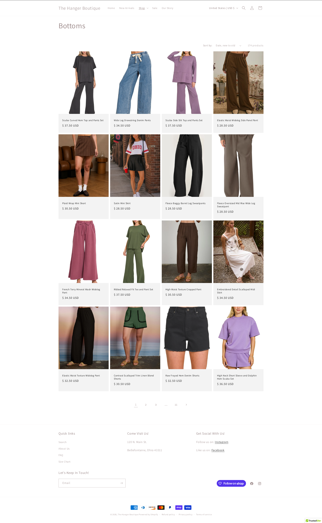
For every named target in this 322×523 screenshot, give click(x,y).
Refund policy (168, 514)
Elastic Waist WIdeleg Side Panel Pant (237, 120)
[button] (143, 8)
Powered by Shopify (148, 514)
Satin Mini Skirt (122, 203)
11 (176, 404)
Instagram (221, 442)
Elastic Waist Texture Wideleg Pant (81, 375)
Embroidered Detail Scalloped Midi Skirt (236, 291)
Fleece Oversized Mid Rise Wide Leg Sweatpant (236, 205)
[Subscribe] (121, 483)
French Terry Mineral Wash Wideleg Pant (81, 291)
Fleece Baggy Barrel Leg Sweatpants (185, 203)
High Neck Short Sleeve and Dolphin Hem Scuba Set (237, 377)
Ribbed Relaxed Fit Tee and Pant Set (133, 289)
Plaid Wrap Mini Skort (74, 203)
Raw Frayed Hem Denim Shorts (182, 375)
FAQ (61, 455)
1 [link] (136, 405)
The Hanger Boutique (128, 514)
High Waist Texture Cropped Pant (183, 289)
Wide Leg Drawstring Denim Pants (132, 120)
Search (63, 442)
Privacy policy (185, 514)
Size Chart (65, 461)
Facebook (218, 450)
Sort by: (207, 45)
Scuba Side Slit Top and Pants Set (184, 120)
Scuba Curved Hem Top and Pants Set (82, 120)
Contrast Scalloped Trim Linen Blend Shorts (134, 377)
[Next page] (186, 405)
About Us (64, 448)
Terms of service (204, 514)
